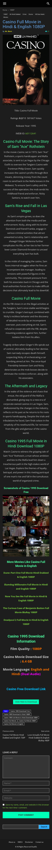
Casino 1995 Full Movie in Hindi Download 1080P (21, 718)
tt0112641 (30, 133)
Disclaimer (29, 842)
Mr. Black (8, 31)
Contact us (39, 842)
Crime (24, 14)
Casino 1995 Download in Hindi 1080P (17, 714)
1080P (12, 10)
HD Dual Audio (39, 14)
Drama (31, 14)
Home (5, 10)
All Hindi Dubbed (15, 14)
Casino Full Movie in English (13, 724)
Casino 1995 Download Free (20, 711)
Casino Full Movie (10, 721)
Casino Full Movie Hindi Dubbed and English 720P (14, 736)
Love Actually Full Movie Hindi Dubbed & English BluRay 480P (38, 738)
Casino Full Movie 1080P (27, 721)
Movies (5, 17)
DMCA (20, 842)
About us (12, 842)
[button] (4, 3)
